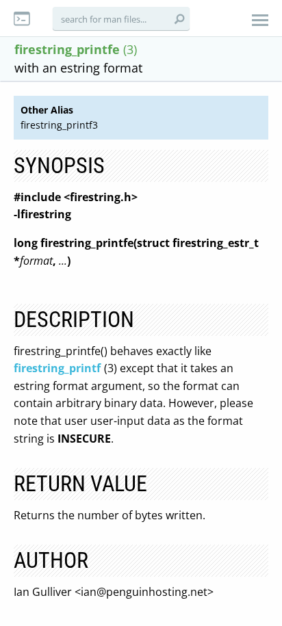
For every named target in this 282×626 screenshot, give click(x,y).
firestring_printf (57, 368)
